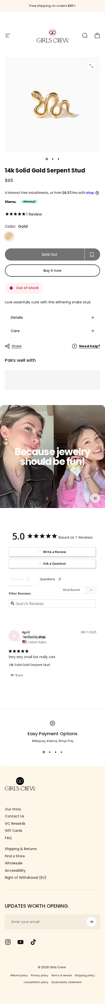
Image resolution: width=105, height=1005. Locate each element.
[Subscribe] (91, 922)
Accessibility (15, 871)
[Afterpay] (29, 201)
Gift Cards (13, 831)
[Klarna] (10, 201)
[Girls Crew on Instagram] (8, 942)
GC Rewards (15, 824)
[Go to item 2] (52, 159)
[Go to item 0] (47, 159)
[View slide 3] (55, 752)
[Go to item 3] (58, 159)
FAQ (8, 838)
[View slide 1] (44, 752)
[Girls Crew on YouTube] (20, 942)
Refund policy (19, 975)
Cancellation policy (36, 982)
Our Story (13, 809)
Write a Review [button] (54, 552)
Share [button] (18, 675)
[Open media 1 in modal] (91, 66)
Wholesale (13, 863)
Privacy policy (39, 975)
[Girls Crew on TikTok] (33, 942)
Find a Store (15, 856)
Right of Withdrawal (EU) (25, 878)
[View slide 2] (49, 752)
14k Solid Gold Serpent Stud (29, 664)
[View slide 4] (61, 752)
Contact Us (14, 816)
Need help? (89, 346)
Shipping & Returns (21, 849)
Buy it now (52, 270)
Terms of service (61, 975)
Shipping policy (85, 975)
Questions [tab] (47, 579)
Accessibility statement (66, 982)
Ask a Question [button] (54, 563)
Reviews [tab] (17, 579)
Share (16, 346)
